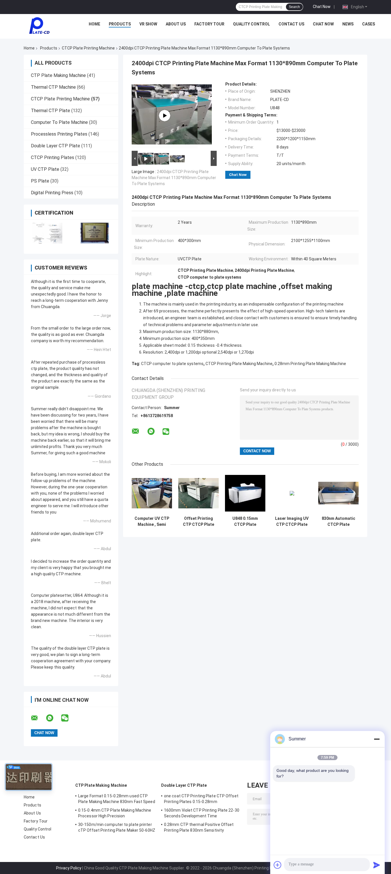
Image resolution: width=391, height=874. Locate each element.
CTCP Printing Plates (52, 157)
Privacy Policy (68, 868)
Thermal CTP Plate (50, 110)
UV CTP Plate (45, 169)
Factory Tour (209, 24)
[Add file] (278, 865)
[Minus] (376, 739)
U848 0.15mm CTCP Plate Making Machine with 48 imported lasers (245, 521)
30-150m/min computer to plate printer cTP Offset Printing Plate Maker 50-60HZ (116, 827)
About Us (176, 24)
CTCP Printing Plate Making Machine (239, 363)
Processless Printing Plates (59, 134)
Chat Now (322, 6)
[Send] (376, 865)
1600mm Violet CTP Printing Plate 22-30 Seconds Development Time (201, 813)
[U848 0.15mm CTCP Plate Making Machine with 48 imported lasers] (245, 493)
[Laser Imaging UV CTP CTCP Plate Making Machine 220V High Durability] (292, 493)
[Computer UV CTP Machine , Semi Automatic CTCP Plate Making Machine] (152, 493)
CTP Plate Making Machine (58, 75)
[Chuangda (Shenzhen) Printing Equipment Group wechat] (68, 718)
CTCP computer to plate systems (172, 363)
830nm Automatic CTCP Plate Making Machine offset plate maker (338, 521)
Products (120, 24)
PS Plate (40, 181)
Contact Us (291, 24)
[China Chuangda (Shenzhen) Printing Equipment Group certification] (47, 233)
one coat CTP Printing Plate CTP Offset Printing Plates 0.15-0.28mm (201, 799)
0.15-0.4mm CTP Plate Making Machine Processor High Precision (114, 813)
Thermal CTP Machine (53, 87)
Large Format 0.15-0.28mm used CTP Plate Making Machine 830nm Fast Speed (116, 799)
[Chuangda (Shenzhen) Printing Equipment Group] (39, 25)
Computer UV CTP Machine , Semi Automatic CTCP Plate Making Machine (152, 521)
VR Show (148, 24)
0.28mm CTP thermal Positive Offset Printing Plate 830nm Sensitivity (199, 827)
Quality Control (251, 24)
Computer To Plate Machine (59, 122)
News (348, 24)
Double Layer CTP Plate (55, 145)
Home (94, 24)
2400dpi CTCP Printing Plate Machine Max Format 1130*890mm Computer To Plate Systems (174, 177)
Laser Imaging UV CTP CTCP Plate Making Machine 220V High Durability (292, 521)
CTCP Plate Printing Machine (88, 48)
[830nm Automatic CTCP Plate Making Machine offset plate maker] (338, 493)
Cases (368, 24)
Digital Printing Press (52, 192)
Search (294, 7)
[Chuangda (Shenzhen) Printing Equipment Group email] (38, 718)
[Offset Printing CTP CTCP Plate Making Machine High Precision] (198, 493)
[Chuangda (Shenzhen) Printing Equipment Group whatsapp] (53, 718)
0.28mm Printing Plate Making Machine (310, 363)
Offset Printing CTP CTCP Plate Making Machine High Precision (198, 521)
